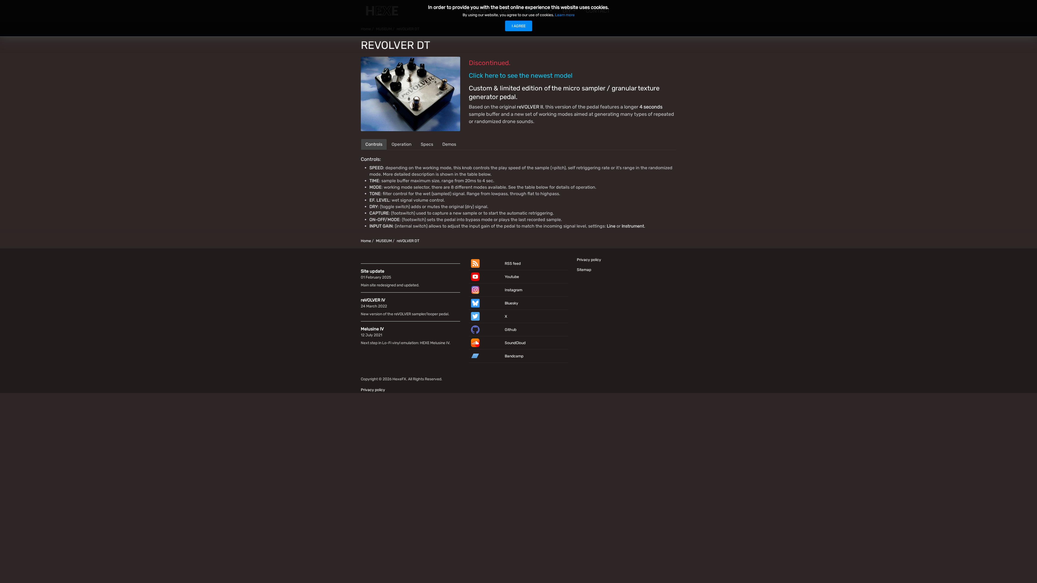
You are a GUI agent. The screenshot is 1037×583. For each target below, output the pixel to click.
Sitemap (584, 269)
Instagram (513, 290)
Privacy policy (589, 259)
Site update (372, 271)
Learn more (565, 15)
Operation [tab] (402, 144)
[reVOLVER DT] (410, 93)
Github (510, 329)
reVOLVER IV (373, 300)
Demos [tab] (449, 144)
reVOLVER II (530, 107)
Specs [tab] (427, 144)
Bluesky (511, 303)
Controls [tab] (373, 144)
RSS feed (513, 263)
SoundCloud (515, 343)
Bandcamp (514, 356)
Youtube (512, 276)
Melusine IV (372, 328)
